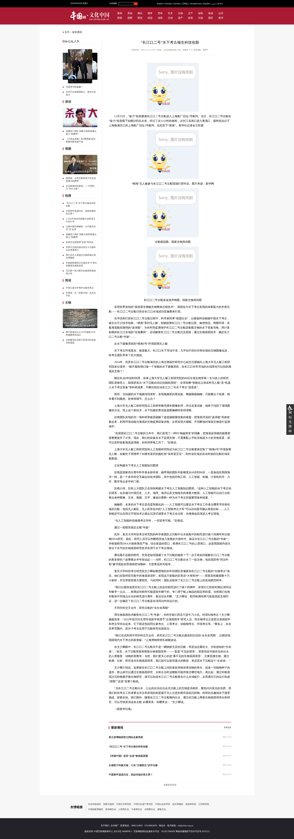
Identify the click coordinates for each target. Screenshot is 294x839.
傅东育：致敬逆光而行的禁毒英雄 (81, 125)
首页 (67, 32)
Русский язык (195, 4)
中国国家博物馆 (95, 809)
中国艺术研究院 (123, 804)
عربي (214, 4)
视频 (68, 148)
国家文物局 (108, 804)
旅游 (210, 13)
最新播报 (77, 32)
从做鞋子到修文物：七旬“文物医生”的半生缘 (133, 765)
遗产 (180, 18)
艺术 (170, 13)
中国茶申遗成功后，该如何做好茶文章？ (131, 774)
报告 (200, 13)
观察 (129, 18)
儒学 (150, 13)
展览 (140, 18)
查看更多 (227, 727)
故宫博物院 (177, 804)
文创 (170, 18)
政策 (190, 18)
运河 (220, 13)
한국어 (220, 4)
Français (168, 4)
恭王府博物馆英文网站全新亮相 (126, 737)
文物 (180, 13)
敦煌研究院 (190, 804)
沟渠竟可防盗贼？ (74, 87)
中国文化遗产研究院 (143, 804)
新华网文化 (110, 809)
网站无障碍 (290, 422)
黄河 (220, 18)
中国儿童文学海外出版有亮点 (80, 288)
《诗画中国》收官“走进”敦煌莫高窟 (128, 756)
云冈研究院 (203, 804)
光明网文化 (149, 809)
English (160, 4)
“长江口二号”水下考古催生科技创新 (128, 746)
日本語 (185, 4)
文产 (190, 13)
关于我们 (105, 825)
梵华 (160, 13)
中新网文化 (136, 809)
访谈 (200, 18)
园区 (210, 18)
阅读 (150, 18)
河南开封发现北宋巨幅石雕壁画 (80, 326)
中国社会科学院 (162, 804)
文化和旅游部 (94, 804)
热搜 (68, 195)
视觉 (119, 18)
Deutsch (177, 4)
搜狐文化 (161, 809)
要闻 (119, 13)
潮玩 (140, 13)
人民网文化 (123, 809)
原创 (129, 13)
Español (206, 4)
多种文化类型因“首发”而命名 (79, 242)
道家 (160, 18)
